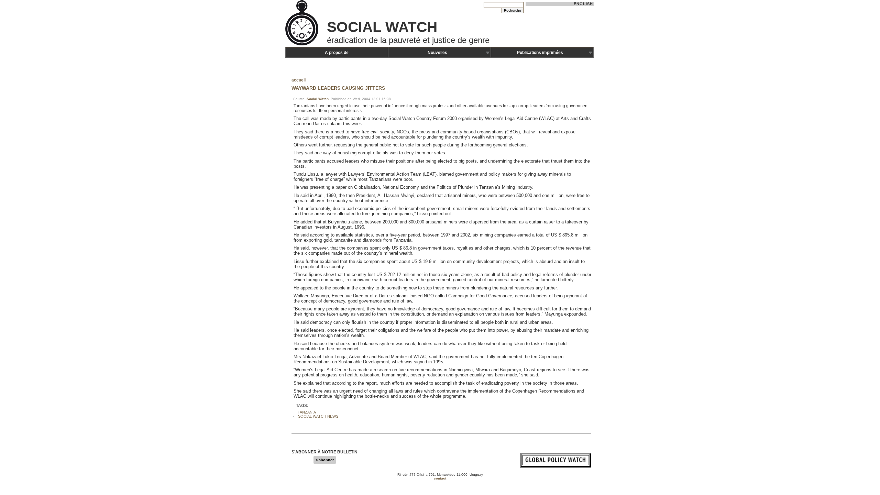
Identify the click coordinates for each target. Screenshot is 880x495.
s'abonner (325, 460)
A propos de (337, 52)
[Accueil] (302, 44)
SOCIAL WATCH (382, 27)
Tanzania (307, 412)
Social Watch (318, 99)
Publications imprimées (540, 52)
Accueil (299, 80)
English (583, 4)
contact (440, 478)
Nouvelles (437, 52)
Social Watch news (318, 416)
